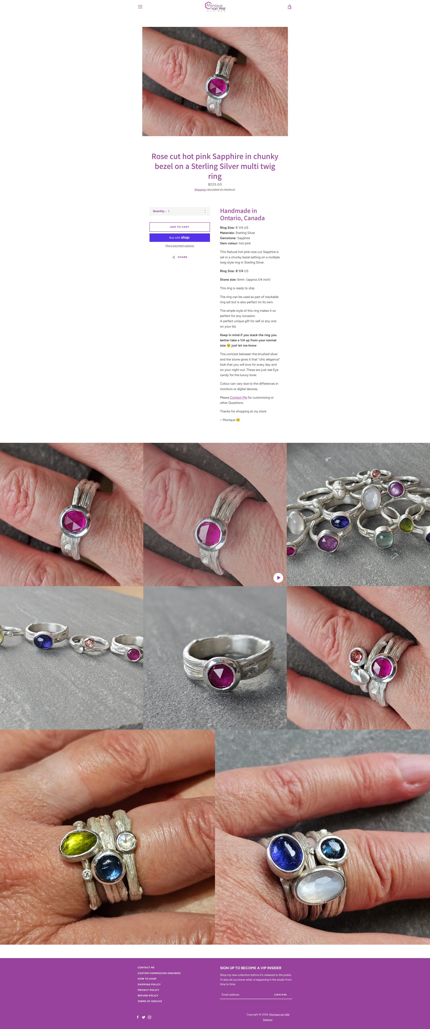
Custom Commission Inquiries (159, 973)
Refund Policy (148, 995)
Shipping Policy (149, 984)
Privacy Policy (148, 990)
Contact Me (238, 397)
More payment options (179, 245)
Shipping (200, 189)
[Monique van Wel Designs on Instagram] (149, 1017)
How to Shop (147, 978)
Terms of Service (150, 1001)
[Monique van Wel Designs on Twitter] (143, 1017)
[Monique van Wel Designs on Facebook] (137, 1017)
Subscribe (281, 995)
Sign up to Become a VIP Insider (250, 968)
